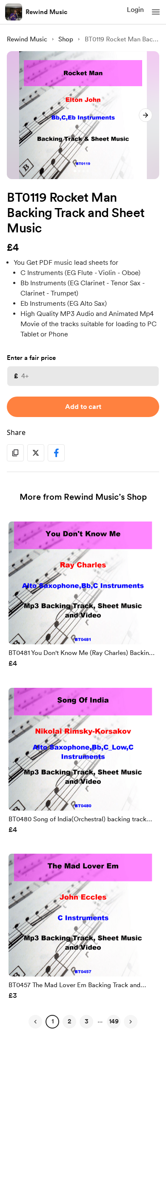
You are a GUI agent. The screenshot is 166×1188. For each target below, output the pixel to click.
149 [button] (114, 1021)
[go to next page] (130, 1022)
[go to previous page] (35, 1022)
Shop (65, 39)
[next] (145, 115)
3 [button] (87, 1021)
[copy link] (15, 452)
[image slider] (83, 115)
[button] (156, 12)
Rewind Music (46, 12)
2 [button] (69, 1021)
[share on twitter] (35, 452)
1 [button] (53, 1021)
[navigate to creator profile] (13, 11)
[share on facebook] (56, 452)
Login (135, 10)
